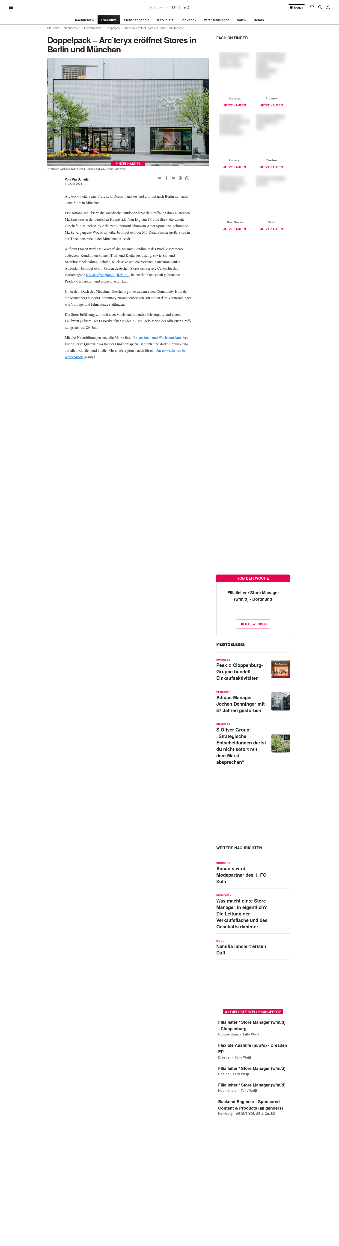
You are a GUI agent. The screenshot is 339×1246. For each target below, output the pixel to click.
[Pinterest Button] (180, 178)
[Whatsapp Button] (187, 178)
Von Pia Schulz (77, 179)
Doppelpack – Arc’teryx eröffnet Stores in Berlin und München (145, 28)
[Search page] (320, 7)
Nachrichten (71, 28)
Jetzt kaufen (234, 105)
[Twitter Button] (159, 178)
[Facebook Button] (166, 178)
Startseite (53, 28)
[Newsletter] (312, 7)
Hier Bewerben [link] (253, 624)
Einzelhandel (92, 28)
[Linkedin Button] (173, 178)
